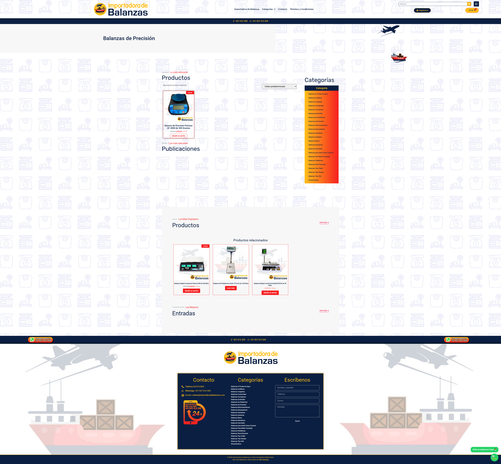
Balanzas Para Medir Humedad (319, 157)
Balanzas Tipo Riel (315, 176)
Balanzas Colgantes (315, 102)
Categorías (267, 9)
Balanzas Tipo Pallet (316, 168)
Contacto (282, 9)
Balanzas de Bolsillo (316, 113)
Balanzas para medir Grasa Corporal (321, 153)
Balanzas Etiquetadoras (317, 129)
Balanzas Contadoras (316, 110)
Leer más (231, 288)
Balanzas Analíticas (315, 98)
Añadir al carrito (178, 136)
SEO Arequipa (264, 460)
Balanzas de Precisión (316, 121)
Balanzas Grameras (315, 137)
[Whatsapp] (476, 4)
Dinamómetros (314, 180)
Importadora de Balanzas (246, 9)
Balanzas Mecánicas (316, 145)
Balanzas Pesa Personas (317, 164)
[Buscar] (469, 4)
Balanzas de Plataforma (317, 117)
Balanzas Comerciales (316, 106)
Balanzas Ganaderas (316, 133)
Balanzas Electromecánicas (318, 125)
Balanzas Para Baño (315, 149)
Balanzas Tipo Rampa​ (316, 172)
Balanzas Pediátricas (316, 160)
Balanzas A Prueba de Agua (318, 94)
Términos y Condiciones (302, 9)
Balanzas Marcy (314, 141)
